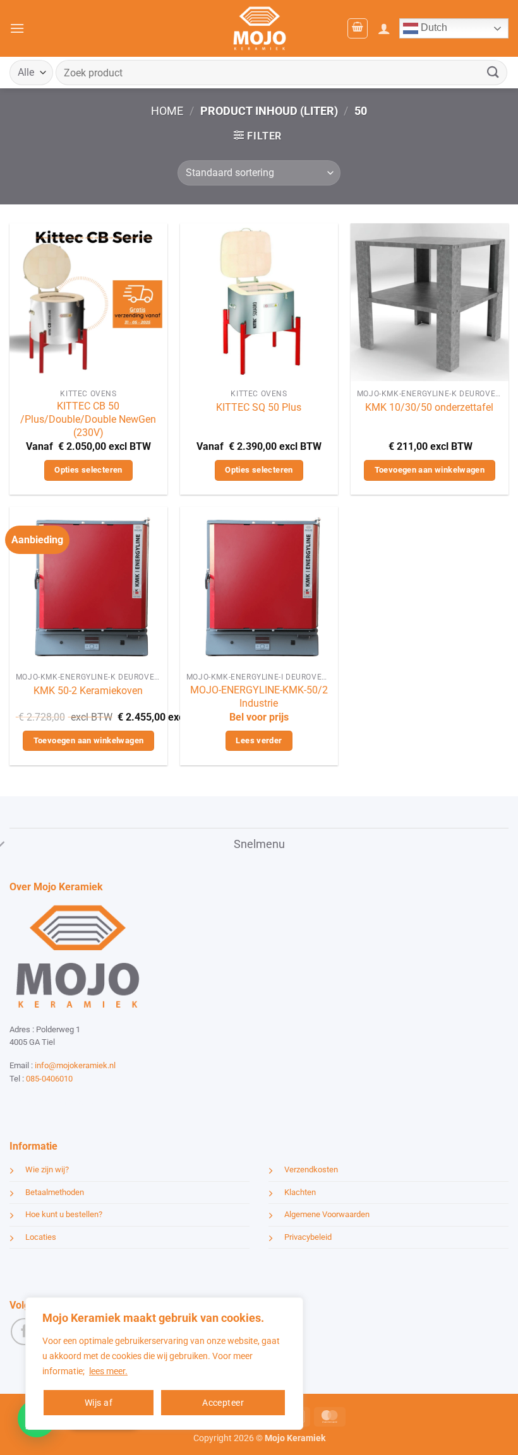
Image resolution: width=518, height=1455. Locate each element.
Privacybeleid (308, 1237)
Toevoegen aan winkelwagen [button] (430, 469)
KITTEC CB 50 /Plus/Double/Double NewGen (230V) (88, 419)
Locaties (40, 1237)
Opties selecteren (88, 469)
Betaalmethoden (54, 1192)
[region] (164, 1363)
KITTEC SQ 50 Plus (258, 407)
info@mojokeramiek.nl (75, 1065)
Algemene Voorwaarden (327, 1214)
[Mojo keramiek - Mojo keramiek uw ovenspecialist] (259, 28)
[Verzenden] (493, 72)
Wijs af (98, 1403)
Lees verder (259, 740)
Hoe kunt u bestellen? (63, 1214)
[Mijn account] (384, 28)
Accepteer (223, 1403)
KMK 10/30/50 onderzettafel (429, 407)
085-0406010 (49, 1078)
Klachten (300, 1192)
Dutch (432, 27)
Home (167, 110)
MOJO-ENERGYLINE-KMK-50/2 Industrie (259, 696)
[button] (17, 28)
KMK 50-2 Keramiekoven (88, 691)
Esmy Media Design (88, 1102)
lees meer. (108, 1371)
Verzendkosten (311, 1169)
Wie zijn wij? (47, 1169)
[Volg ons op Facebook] (24, 1331)
